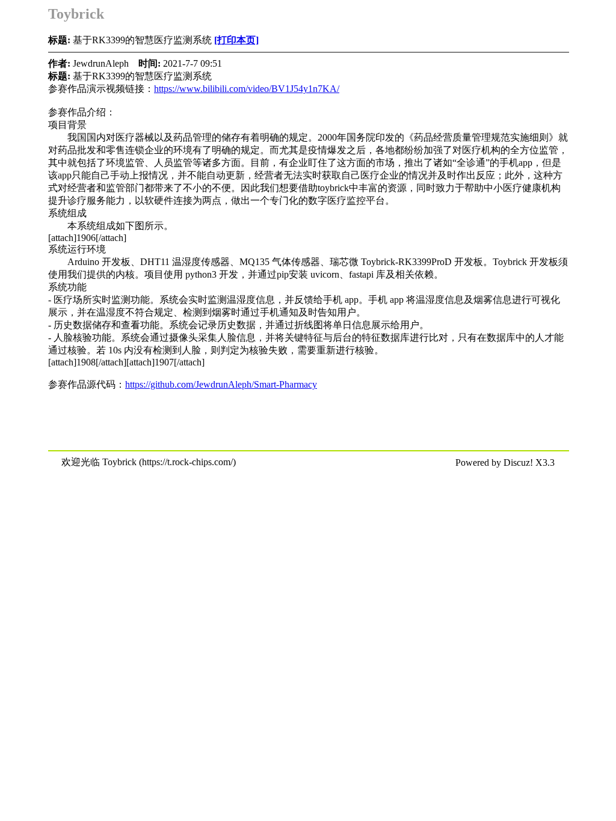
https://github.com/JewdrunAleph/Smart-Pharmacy (221, 384)
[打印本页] (236, 40)
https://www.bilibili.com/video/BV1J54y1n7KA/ (246, 89)
